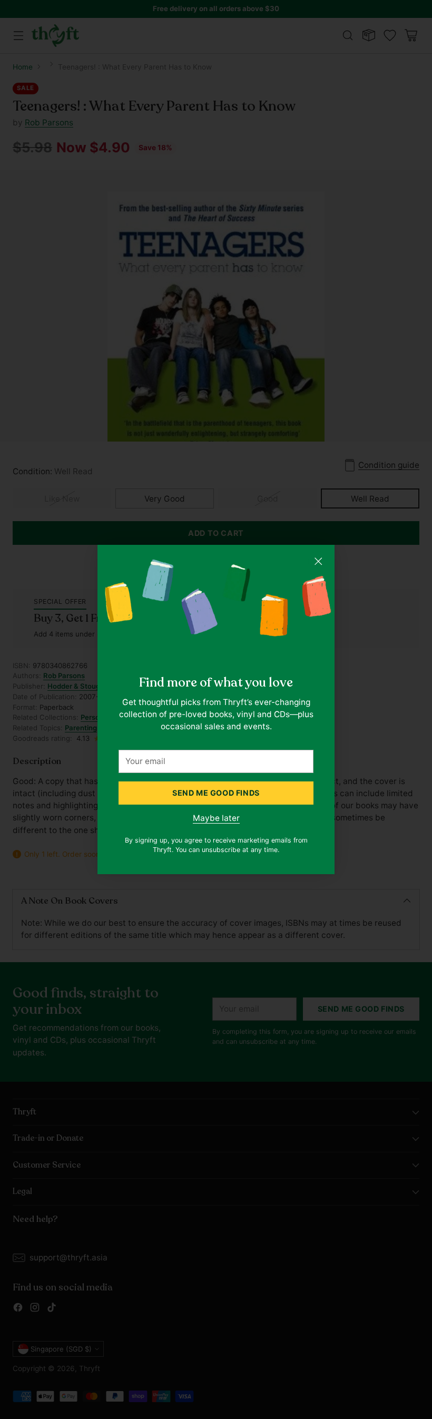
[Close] (318, 561)
